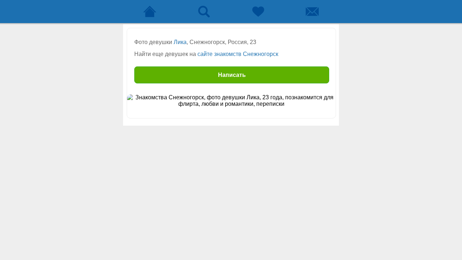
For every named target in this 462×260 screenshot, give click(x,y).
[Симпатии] (258, 11)
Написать (232, 75)
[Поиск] (204, 11)
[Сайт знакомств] (150, 11)
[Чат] (312, 11)
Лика (180, 42)
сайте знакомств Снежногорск (237, 54)
